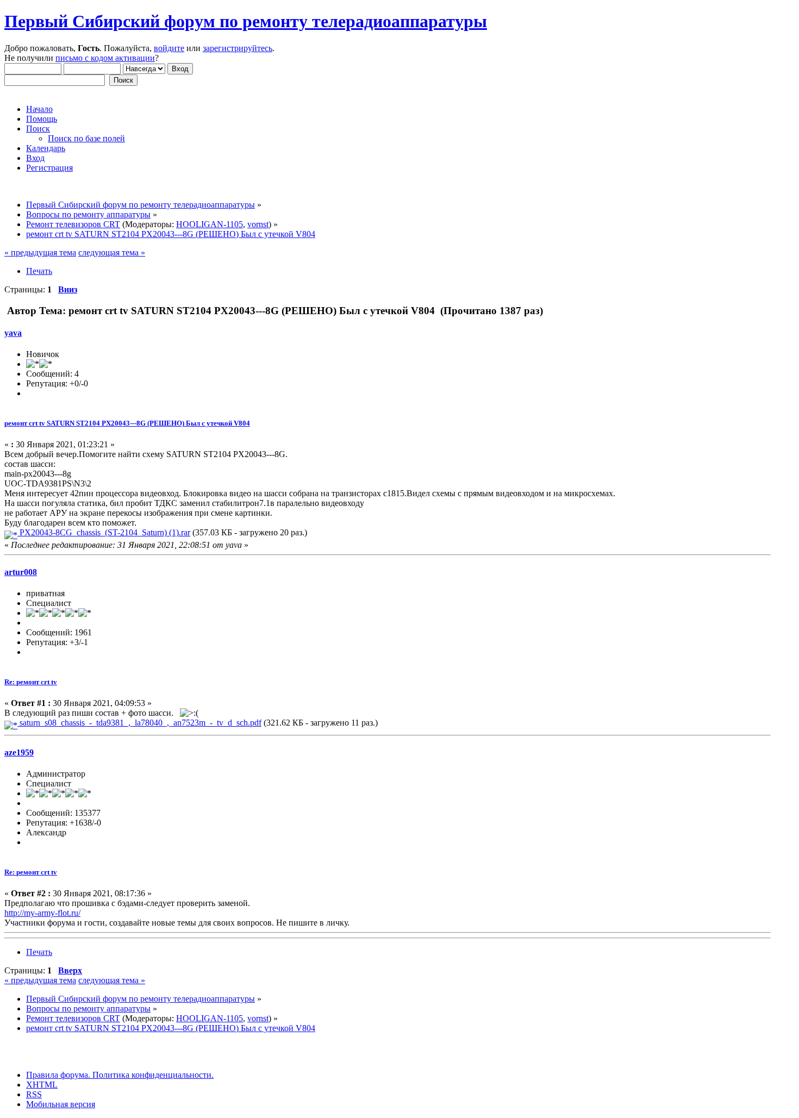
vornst (258, 224)
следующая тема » (111, 252)
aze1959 (19, 752)
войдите (169, 48)
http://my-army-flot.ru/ (42, 912)
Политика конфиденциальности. (152, 1074)
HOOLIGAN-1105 (209, 224)
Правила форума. (58, 1074)
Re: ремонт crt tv (30, 682)
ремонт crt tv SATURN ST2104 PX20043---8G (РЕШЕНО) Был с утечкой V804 (127, 423)
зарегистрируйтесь (237, 48)
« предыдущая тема (40, 252)
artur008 (20, 572)
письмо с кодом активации (105, 58)
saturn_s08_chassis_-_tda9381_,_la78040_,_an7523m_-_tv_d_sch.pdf (139, 722)
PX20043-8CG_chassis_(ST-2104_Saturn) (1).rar (103, 532)
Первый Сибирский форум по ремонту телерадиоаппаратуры (245, 21)
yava (13, 333)
